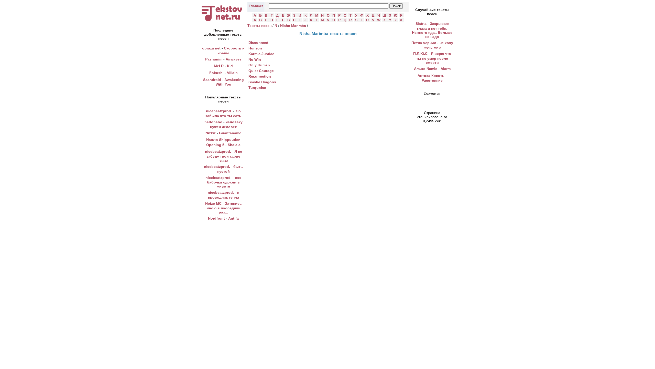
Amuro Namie (425, 69)
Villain (232, 73)
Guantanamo (230, 133)
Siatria (421, 24)
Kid (230, 66)
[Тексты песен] (223, 21)
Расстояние (432, 80)
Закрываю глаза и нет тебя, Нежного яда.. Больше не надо (432, 30)
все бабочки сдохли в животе (224, 182)
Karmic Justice (261, 54)
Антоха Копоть (431, 76)
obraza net (211, 48)
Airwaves (234, 59)
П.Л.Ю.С (420, 54)
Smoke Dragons (262, 82)
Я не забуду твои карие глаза (224, 155)
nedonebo (213, 122)
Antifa (233, 218)
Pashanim (213, 59)
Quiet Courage (261, 71)
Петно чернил (423, 43)
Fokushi (216, 73)
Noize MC (213, 203)
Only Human (259, 65)
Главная (256, 6)
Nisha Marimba (293, 26)
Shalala (234, 145)
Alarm (446, 69)
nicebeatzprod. (219, 111)
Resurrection (259, 76)
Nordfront (216, 218)
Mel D (219, 66)
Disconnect (258, 42)
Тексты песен (259, 26)
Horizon (255, 48)
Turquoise (257, 88)
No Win (254, 59)
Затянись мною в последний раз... (224, 207)
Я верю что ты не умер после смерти (433, 58)
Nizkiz (210, 133)
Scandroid (212, 80)
